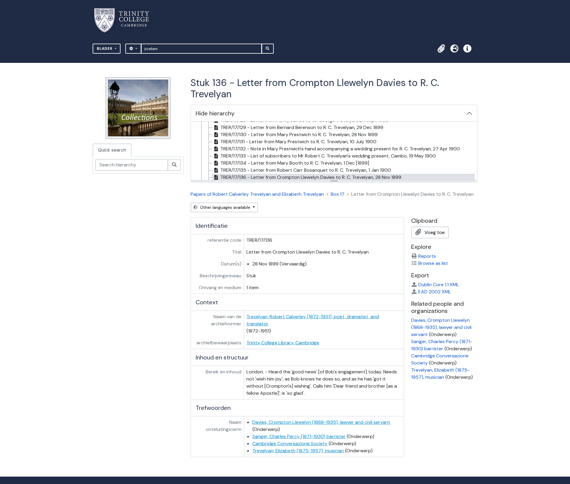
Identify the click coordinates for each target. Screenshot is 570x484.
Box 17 (337, 194)
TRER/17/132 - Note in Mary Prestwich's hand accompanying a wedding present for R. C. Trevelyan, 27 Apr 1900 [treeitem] (340, 149)
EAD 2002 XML (434, 292)
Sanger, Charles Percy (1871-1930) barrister (299, 436)
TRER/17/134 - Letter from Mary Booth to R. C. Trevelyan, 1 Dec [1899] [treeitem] (294, 163)
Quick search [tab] (112, 150)
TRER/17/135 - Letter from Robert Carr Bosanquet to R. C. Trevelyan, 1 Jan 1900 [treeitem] (305, 170)
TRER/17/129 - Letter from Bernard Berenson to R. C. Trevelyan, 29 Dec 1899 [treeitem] (301, 127)
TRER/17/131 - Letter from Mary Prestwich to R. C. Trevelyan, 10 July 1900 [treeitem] (298, 141)
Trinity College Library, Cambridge (282, 343)
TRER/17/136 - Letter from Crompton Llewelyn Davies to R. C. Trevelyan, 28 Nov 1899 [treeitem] (310, 177)
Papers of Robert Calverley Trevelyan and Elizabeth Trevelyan (257, 194)
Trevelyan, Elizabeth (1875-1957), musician (298, 451)
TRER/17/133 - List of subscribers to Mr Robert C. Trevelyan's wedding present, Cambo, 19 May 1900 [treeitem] (328, 156)
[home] (125, 20)
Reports (427, 256)
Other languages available (225, 207)
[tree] (334, 151)
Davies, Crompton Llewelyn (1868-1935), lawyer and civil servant (321, 422)
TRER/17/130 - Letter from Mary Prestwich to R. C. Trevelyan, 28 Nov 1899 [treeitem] (299, 134)
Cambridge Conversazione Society (289, 443)
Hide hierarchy (215, 113)
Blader (105, 48)
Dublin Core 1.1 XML (438, 284)
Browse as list (433, 263)
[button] (441, 48)
